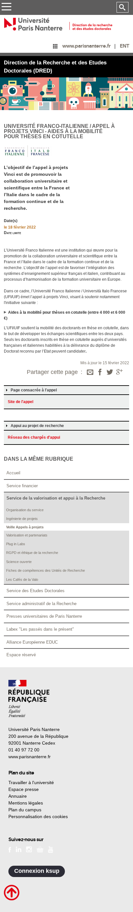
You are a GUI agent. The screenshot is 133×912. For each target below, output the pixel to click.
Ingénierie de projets (22, 519)
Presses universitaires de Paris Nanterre (44, 616)
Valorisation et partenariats (26, 535)
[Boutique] (40, 849)
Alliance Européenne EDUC (32, 642)
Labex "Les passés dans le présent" (40, 629)
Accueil (13, 472)
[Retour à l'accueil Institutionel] (28, 698)
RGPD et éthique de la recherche (32, 553)
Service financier (22, 485)
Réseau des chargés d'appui (34, 437)
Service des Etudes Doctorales (35, 590)
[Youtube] (50, 848)
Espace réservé (21, 654)
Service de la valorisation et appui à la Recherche (55, 498)
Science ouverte (19, 562)
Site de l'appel (20, 402)
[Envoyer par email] (90, 372)
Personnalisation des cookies (38, 816)
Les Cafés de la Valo (22, 579)
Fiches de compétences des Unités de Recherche (45, 570)
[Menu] (6, 7)
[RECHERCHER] (122, 7)
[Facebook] (100, 372)
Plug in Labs (15, 544)
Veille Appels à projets (25, 527)
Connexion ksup (36, 871)
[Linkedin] (18, 849)
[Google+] (119, 372)
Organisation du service (25, 510)
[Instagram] (29, 849)
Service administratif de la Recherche (41, 603)
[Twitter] (110, 372)
